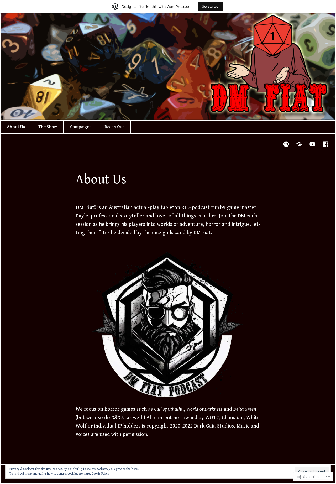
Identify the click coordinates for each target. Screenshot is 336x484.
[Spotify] (286, 144)
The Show (47, 126)
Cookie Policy (100, 473)
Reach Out (114, 126)
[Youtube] (312, 144)
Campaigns (80, 126)
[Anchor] (299, 144)
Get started (210, 6)
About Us (16, 126)
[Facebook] (325, 144)
